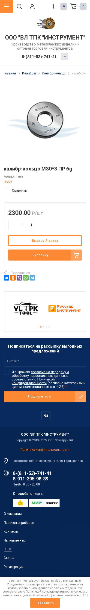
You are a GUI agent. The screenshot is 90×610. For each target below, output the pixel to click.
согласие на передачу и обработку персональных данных (40, 374)
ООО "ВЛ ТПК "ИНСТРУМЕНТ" (45, 37)
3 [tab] (46, 327)
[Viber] (19, 278)
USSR (8, 182)
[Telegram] (32, 278)
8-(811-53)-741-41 (39, 56)
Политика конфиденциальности (45, 449)
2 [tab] (43, 327)
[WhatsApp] (26, 278)
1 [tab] (41, 327)
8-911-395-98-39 (30, 479)
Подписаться (39, 396)
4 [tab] (49, 327)
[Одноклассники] (13, 278)
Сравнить (19, 190)
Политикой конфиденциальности (33, 381)
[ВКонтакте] (6, 278)
